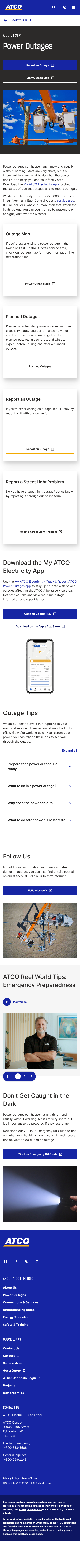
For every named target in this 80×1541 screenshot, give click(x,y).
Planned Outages (40, 366)
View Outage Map (37, 77)
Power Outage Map (37, 283)
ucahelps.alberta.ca (30, 1509)
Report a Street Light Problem (38, 531)
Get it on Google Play (37, 613)
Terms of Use (29, 1478)
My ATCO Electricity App (41, 184)
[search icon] (54, 7)
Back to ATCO (20, 20)
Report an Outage (37, 65)
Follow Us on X (37, 890)
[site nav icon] (64, 7)
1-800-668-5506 (15, 1447)
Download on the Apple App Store (38, 626)
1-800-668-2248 (15, 1459)
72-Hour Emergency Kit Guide (37, 1154)
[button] (40, 766)
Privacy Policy (11, 1478)
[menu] (73, 7)
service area (65, 200)
